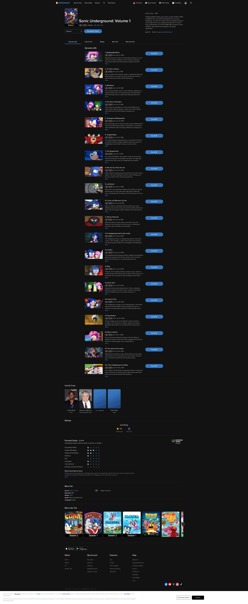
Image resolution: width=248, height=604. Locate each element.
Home (66, 560)
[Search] (191, 3)
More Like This (130, 42)
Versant (17, 594)
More (106, 64)
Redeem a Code (92, 571)
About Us (135, 560)
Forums (134, 569)
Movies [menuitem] (97, 3)
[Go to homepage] (63, 3)
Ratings (102, 42)
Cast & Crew (88, 42)
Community (119, 431)
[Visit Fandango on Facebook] (166, 584)
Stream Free (68, 569)
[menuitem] (164, 3)
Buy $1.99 (154, 53)
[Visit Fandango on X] (173, 584)
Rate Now (129, 431)
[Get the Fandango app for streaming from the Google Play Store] (82, 548)
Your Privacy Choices (183, 597)
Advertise (135, 574)
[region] (124, 597)
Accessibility (136, 577)
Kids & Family (74, 490)
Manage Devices (92, 569)
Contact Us (135, 571)
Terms (38, 594)
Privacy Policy (66, 594)
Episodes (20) (73, 42)
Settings (89, 566)
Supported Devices (138, 563)
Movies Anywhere (115, 569)
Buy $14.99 (94, 31)
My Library (90, 560)
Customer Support (137, 566)
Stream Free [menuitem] (78, 3)
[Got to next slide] (183, 524)
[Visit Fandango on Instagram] (177, 584)
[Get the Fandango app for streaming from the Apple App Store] (70, 548)
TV (65, 566)
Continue (197, 597)
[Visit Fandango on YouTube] (169, 584)
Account (89, 563)
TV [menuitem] (104, 3)
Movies (67, 563)
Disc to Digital (114, 566)
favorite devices (166, 32)
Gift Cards (113, 571)
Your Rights (127, 594)
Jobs (133, 580)
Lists (111, 560)
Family (112, 563)
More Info (115, 42)
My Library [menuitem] (111, 3)
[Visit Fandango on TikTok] (181, 584)
